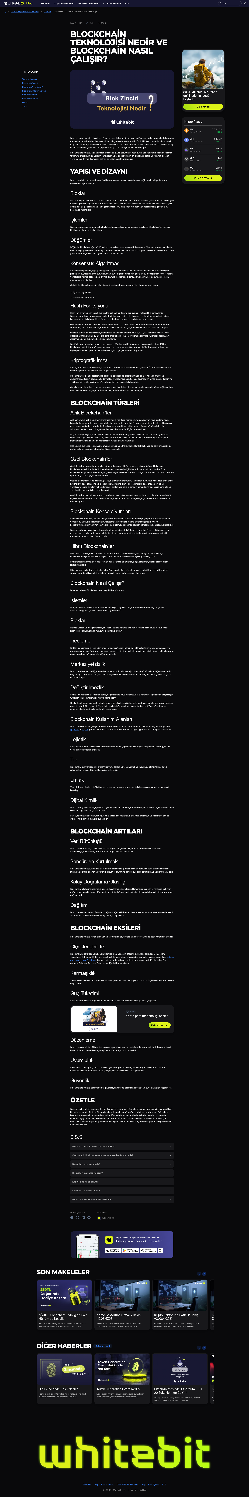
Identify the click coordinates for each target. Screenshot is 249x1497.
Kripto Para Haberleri (104, 1484)
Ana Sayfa (5, 12)
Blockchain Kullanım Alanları (34, 91)
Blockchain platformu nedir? (86, 1190)
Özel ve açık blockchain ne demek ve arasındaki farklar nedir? (102, 1155)
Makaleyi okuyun (159, 1025)
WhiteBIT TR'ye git (203, 178)
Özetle (25, 102)
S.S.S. (24, 106)
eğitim (76, 729)
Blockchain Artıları (29, 95)
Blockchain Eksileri (30, 99)
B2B (164, 1484)
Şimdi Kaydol (203, 106)
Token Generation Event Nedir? (118, 1389)
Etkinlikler (87, 1484)
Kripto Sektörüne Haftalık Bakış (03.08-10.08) (176, 1317)
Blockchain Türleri (30, 83)
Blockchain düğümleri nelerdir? (87, 1173)
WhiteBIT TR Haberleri (128, 1484)
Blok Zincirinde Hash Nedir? (58, 1389)
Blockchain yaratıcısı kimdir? (86, 1164)
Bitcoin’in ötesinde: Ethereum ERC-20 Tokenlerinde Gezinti (178, 1391)
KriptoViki (47, 12)
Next (204, 1274)
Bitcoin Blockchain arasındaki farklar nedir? (93, 1199)
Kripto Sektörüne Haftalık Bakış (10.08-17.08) (118, 1317)
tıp (71, 729)
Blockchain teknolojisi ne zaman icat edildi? (93, 1146)
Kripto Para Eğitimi (150, 1484)
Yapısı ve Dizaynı (29, 79)
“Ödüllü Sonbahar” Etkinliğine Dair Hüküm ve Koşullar (63, 1317)
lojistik (85, 729)
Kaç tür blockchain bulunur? (85, 1181)
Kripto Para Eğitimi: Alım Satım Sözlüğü (25, 12)
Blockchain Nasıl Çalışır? (32, 87)
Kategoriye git (103, 1346)
